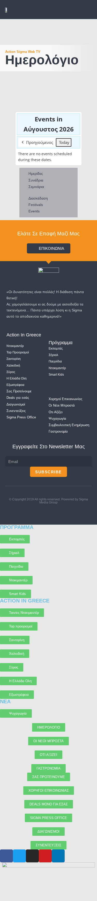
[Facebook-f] (38, 512)
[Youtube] (28, 512)
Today (64, 142)
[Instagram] (59, 512)
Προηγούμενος (39, 142)
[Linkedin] (69, 512)
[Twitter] (48, 512)
